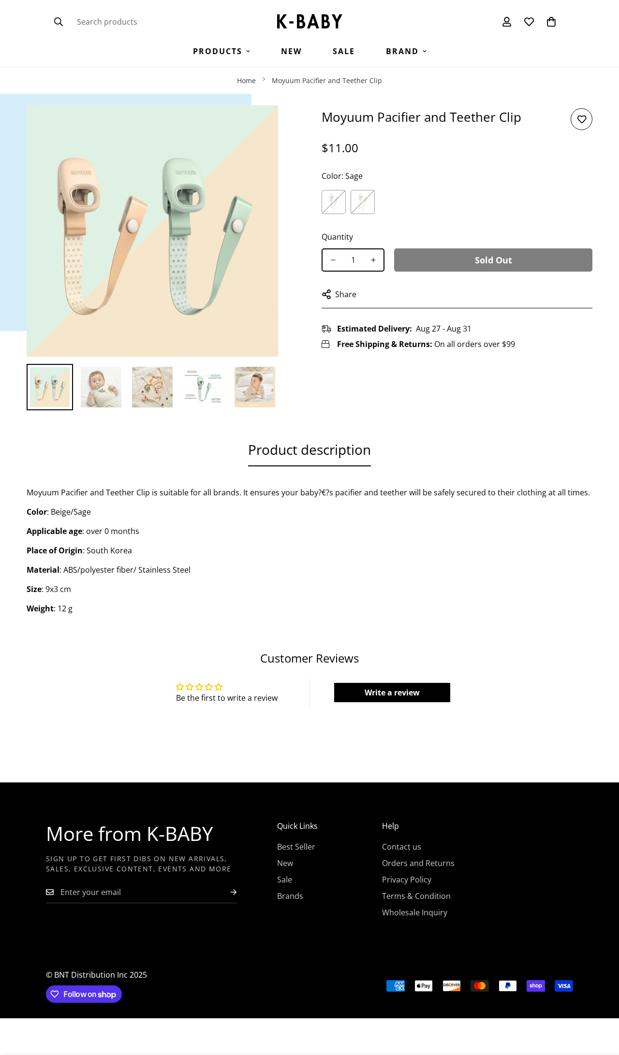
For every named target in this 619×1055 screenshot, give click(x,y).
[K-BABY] (309, 22)
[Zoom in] (257, 126)
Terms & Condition (416, 896)
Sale (344, 51)
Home (246, 80)
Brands (290, 896)
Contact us (401, 846)
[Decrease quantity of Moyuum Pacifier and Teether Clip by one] (333, 260)
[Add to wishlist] (581, 119)
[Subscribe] (226, 892)
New (291, 51)
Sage (334, 202)
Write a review (392, 692)
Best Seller (296, 846)
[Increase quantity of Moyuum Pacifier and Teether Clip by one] (373, 260)
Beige (363, 202)
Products (217, 51)
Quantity (337, 236)
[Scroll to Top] (600, 1002)
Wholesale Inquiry (414, 912)
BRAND (402, 51)
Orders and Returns (418, 863)
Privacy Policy (406, 879)
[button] (551, 22)
